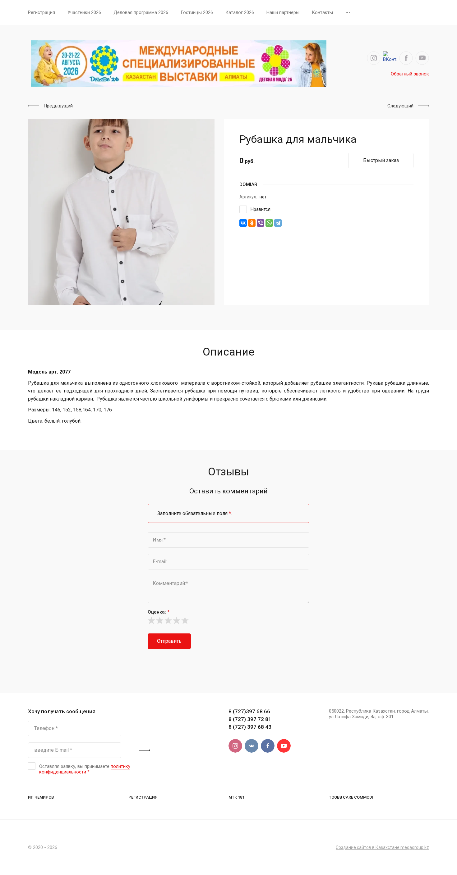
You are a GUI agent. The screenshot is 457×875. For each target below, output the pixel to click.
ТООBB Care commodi (351, 797)
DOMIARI (249, 184)
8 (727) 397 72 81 (249, 719)
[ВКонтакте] (243, 223)
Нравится (260, 209)
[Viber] (260, 223)
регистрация (142, 797)
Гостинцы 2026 (197, 12)
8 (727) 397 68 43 (249, 727)
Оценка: (158, 612)
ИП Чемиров (41, 797)
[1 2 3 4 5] (228, 620)
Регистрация (41, 12)
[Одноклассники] (252, 223)
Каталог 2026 (239, 12)
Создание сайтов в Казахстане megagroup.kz (382, 847)
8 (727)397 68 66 (249, 711)
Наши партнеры (282, 12)
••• (347, 12)
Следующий (400, 106)
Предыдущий (58, 106)
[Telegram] (278, 223)
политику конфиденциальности (84, 769)
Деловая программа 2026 (140, 12)
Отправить (169, 641)
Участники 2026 (84, 12)
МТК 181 (236, 797)
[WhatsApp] (269, 223)
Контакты (322, 12)
